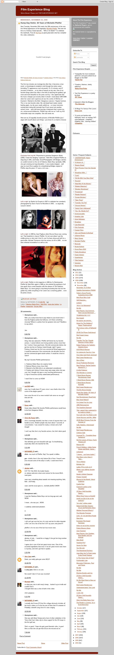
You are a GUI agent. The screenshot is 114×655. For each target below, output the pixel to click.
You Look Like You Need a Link (86, 415)
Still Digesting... (81, 300)
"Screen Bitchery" (80, 197)
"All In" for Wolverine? (83, 305)
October (79, 608)
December (80, 283)
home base (76, 38)
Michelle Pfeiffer (52, 28)
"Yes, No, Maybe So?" (82, 211)
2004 (77, 643)
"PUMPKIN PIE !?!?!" (83, 315)
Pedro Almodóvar (80, 252)
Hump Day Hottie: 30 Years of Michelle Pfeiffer (41, 23)
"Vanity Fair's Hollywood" (83, 208)
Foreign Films (79, 230)
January (79, 632)
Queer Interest (79, 255)
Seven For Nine (81, 545)
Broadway (78, 222)
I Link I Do (79, 593)
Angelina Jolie (79, 216)
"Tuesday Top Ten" (81, 203)
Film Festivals (79, 227)
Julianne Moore (79, 235)
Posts (77, 54)
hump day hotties (53, 304)
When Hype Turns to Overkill (85, 496)
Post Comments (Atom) (34, 647)
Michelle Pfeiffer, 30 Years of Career (33, 77)
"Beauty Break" (80, 165)
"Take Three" (79, 200)
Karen (27, 405)
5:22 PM (27, 597)
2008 (77, 280)
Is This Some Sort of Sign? (85, 558)
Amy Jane (28, 556)
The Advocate (79, 104)
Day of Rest (80, 360)
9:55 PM (27, 401)
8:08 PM (27, 334)
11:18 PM (28, 578)
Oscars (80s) (38, 306)
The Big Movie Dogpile (83, 390)
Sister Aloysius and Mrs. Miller (86, 417)
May (78, 621)
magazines (29, 306)
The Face (38, 33)
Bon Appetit (80, 318)
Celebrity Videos (48, 77)
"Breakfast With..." (81, 172)
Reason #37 (80, 444)
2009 (77, 278)
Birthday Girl (80, 464)
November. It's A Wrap (83, 287)
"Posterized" (79, 192)
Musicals (77, 244)
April (78, 624)
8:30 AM (27, 464)
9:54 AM (27, 489)
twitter (83, 38)
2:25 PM (27, 552)
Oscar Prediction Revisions (85, 363)
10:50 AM (28, 611)
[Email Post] (47, 302)
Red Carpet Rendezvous (84, 357)
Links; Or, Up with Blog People (86, 516)
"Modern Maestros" (81, 186)
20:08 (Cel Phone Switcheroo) (86, 332)
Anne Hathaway (80, 219)
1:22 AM (27, 435)
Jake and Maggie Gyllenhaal (84, 233)
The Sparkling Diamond (84, 407)
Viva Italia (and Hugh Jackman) (86, 355)
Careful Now (80, 484)
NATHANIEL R (29, 451)
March (79, 626)
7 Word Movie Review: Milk (85, 380)
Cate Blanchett (79, 225)
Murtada (27, 582)
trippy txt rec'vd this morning (85, 525)
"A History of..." (80, 162)
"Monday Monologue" (81, 189)
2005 (77, 640)
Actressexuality (80, 214)
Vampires (78, 263)
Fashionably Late (82, 560)
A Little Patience (81, 370)
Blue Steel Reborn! (82, 400)
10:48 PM (28, 563)
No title (78, 308)
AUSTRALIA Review (83, 349)
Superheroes (79, 257)
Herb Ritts (44, 304)
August (79, 613)
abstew (27, 468)
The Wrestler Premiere (83, 513)
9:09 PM (27, 382)
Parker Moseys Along (83, 528)
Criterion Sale (80, 433)
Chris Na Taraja (30, 418)
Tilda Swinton (79, 260)
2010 (77, 275)
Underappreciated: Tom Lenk (85, 587)
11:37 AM (28, 515)
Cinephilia (78, 123)
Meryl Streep (79, 238)
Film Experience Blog (35, 9)
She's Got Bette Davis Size (85, 600)
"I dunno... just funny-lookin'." (85, 454)
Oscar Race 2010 (80, 249)
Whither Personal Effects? (84, 510)
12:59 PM (28, 531)
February (80, 629)
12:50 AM (28, 414)
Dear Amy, (79, 518)
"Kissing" (78, 181)
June (78, 618)
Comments (79, 57)
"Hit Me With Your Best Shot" (84, 178)
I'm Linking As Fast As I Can (85, 352)
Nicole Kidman (79, 246)
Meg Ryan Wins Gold (83, 297)
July (78, 616)
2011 (77, 272)
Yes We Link (80, 548)
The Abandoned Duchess (84, 550)
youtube (89, 38)
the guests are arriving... (84, 320)
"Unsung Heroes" (80, 205)
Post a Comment (25, 636)
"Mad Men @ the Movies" (83, 183)
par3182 (27, 386)
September (80, 610)
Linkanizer (79, 452)
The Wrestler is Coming (84, 373)
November (80, 285)
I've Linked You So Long (84, 402)
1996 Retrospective (82, 405)
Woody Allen (79, 266)
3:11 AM (27, 447)
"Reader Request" (80, 194)
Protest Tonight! (81, 477)
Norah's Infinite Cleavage (84, 474)
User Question (81, 531)
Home (43, 643)
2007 (77, 635)
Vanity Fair (78, 80)
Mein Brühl (79, 540)
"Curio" (77, 175)
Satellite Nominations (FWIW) (86, 290)
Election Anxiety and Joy (84, 573)
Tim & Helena (80, 462)
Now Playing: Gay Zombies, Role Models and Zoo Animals (85, 535)
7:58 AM (27, 632)
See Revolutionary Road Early (86, 397)
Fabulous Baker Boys (33, 304)
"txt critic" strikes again (84, 503)
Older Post (64, 643)
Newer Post (21, 643)
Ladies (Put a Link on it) (84, 467)
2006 (77, 638)
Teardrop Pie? (80, 543)
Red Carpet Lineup (82, 335)
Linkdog (78, 303)
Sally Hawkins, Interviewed (85, 425)
